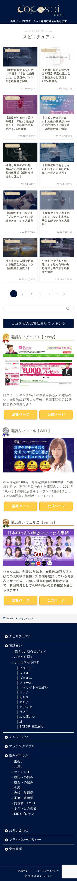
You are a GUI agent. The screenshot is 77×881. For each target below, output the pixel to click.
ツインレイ (22, 771)
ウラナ (24, 692)
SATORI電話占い (31, 726)
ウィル (24, 672)
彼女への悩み (23, 782)
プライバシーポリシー (25, 839)
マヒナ (24, 702)
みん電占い (27, 716)
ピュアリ (25, 668)
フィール (25, 682)
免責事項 (15, 848)
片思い (19, 766)
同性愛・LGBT (25, 803)
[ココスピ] (38, 15)
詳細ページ (21, 414)
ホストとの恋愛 (25, 808)
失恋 (17, 787)
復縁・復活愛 (23, 792)
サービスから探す (27, 662)
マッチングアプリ (22, 746)
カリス (24, 697)
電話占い (15, 645)
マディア (25, 707)
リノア (24, 711)
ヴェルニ (25, 677)
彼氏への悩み (23, 777)
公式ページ (56, 414)
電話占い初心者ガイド (30, 651)
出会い (19, 761)
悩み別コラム (18, 755)
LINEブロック (24, 813)
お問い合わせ (18, 830)
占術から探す (23, 656)
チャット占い (18, 737)
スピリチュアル (26, 618)
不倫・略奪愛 (23, 798)
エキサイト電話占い (33, 687)
